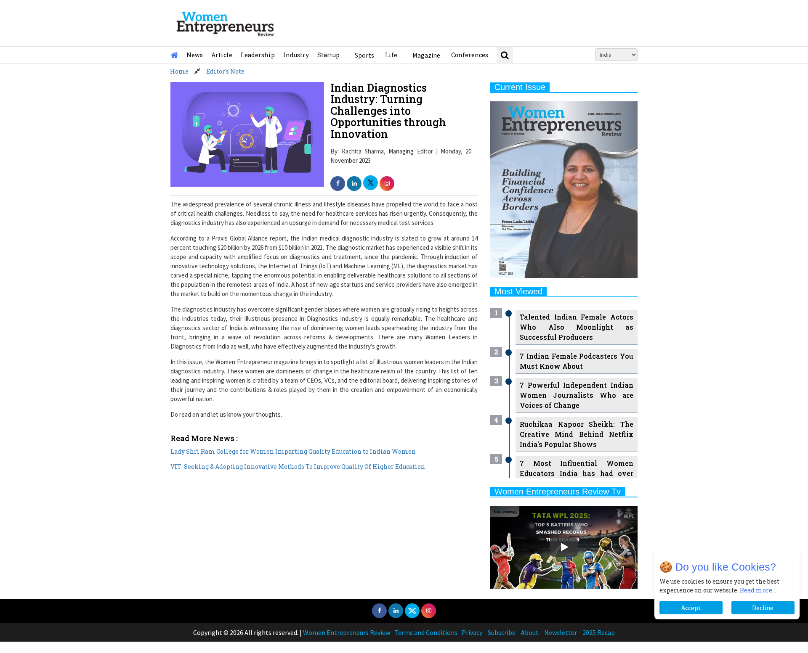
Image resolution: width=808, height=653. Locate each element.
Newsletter (560, 632)
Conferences (469, 55)
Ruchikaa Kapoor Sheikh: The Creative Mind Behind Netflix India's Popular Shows (576, 434)
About (530, 632)
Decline (762, 607)
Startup (328, 55)
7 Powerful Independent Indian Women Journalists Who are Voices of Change (576, 395)
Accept (691, 607)
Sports (364, 55)
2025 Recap (598, 632)
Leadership (258, 55)
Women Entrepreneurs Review (346, 632)
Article (221, 55)
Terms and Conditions (425, 632)
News (194, 55)
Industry (296, 55)
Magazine (426, 55)
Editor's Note (225, 71)
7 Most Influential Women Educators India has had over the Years (576, 473)
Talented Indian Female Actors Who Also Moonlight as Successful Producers (576, 326)
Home (179, 71)
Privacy (472, 632)
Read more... (758, 590)
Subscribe (502, 632)
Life (391, 55)
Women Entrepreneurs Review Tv (557, 491)
